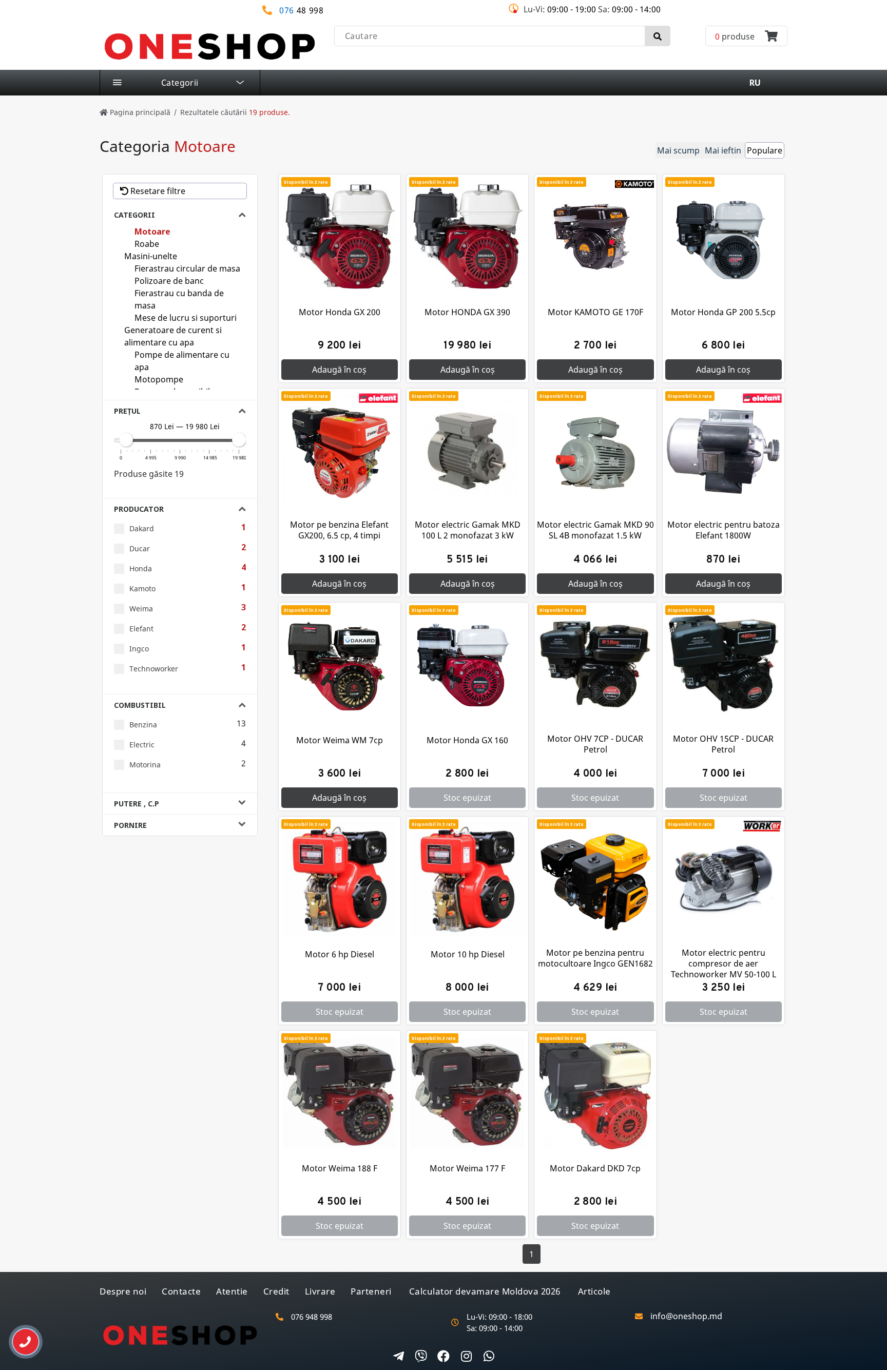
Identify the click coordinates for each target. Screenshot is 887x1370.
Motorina (145, 764)
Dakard (141, 528)
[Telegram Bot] (398, 1357)
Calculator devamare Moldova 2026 (485, 1291)
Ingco (139, 648)
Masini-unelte (150, 256)
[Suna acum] (18, 1337)
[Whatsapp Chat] (489, 1357)
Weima (141, 608)
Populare (764, 150)
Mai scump (678, 150)
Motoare (152, 231)
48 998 (301, 10)
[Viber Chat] (421, 1357)
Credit (276, 1291)
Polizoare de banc (169, 280)
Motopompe (158, 379)
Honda (140, 568)
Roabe (146, 243)
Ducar (139, 548)
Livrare (320, 1291)
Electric (142, 744)
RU (755, 82)
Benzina (143, 724)
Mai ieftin (723, 150)
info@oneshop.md (686, 1316)
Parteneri (371, 1291)
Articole (594, 1291)
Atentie (232, 1291)
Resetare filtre (156, 191)
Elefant (141, 628)
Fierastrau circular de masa (187, 268)
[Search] (657, 36)
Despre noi (123, 1291)
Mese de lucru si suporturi (185, 317)
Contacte (181, 1291)
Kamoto (142, 588)
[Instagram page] (466, 1357)
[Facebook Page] (443, 1357)
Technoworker (153, 668)
